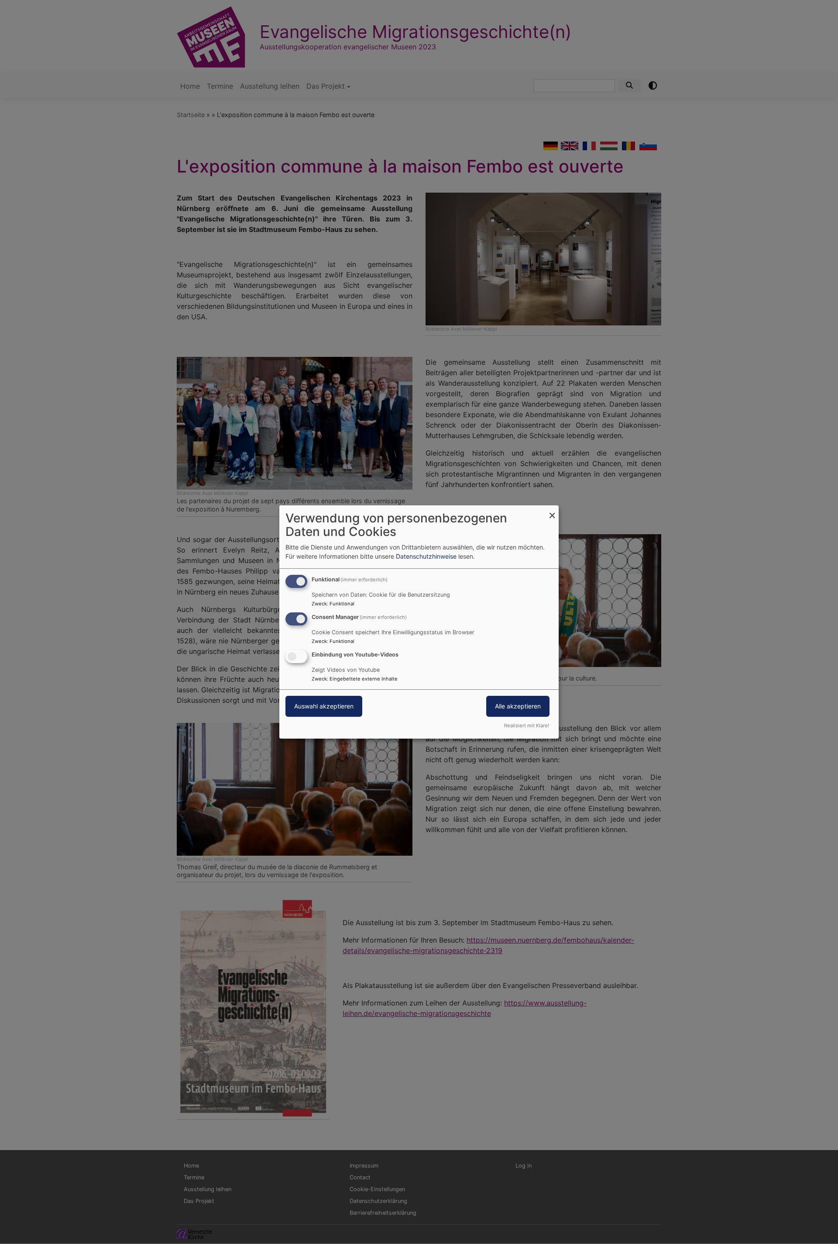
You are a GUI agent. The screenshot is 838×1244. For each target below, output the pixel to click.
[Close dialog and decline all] (552, 510)
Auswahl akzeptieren (324, 706)
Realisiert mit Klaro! (526, 725)
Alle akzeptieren (518, 706)
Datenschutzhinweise (426, 556)
